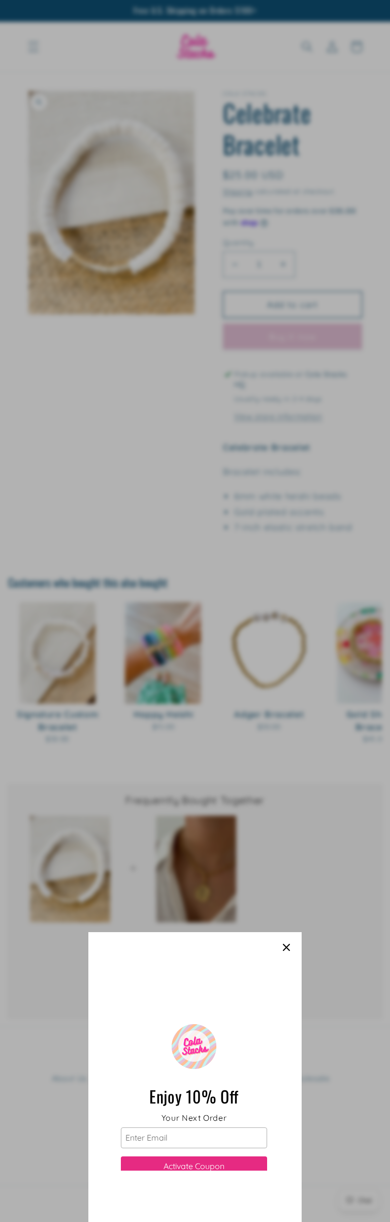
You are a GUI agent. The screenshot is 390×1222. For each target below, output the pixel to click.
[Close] (286, 947)
